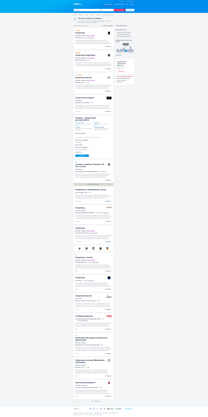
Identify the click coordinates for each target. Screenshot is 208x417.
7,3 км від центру (94, 233)
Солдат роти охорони (84, 98)
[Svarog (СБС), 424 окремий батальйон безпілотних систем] (79, 249)
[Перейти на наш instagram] (97, 409)
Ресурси (76, 412)
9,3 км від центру (95, 262)
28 (92, 401)
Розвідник (80, 14)
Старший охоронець (84, 316)
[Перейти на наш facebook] (90, 409)
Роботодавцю (130, 1)
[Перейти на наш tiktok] (104, 409)
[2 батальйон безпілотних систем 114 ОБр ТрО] (107, 249)
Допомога (104, 412)
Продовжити (82, 155)
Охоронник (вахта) (83, 296)
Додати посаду (78, 144)
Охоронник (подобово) (85, 55)
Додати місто (78, 152)
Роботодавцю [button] (128, 408)
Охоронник (80, 33)
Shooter (92, 14)
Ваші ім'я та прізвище (80, 133)
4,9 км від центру (104, 212)
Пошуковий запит (120, 29)
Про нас (86, 412)
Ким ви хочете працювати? (81, 140)
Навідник (98, 14)
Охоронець (80, 208)
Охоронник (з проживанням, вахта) (90, 190)
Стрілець (87, 14)
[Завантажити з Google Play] (119, 409)
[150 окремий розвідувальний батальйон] (100, 249)
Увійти (131, 4)
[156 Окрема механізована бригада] (93, 249)
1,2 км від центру (83, 320)
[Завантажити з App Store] (110, 409)
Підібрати (130, 10)
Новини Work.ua (97, 412)
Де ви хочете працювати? (81, 147)
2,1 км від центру (90, 280)
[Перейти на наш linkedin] (101, 409)
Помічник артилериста (85, 383)
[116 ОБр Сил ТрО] (86, 249)
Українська (76, 408)
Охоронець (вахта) (83, 77)
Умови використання (113, 412)
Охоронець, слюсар (84, 257)
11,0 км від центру (89, 37)
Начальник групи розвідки (108, 14)
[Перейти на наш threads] (94, 409)
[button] (127, 4)
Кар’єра (91, 412)
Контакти (81, 412)
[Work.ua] (78, 4)
